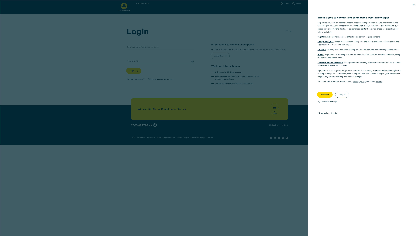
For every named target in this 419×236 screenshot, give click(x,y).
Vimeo (321, 54)
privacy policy (359, 81)
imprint (379, 81)
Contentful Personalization (330, 62)
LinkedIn (322, 50)
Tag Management (325, 37)
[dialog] (209, 118)
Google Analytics (325, 42)
